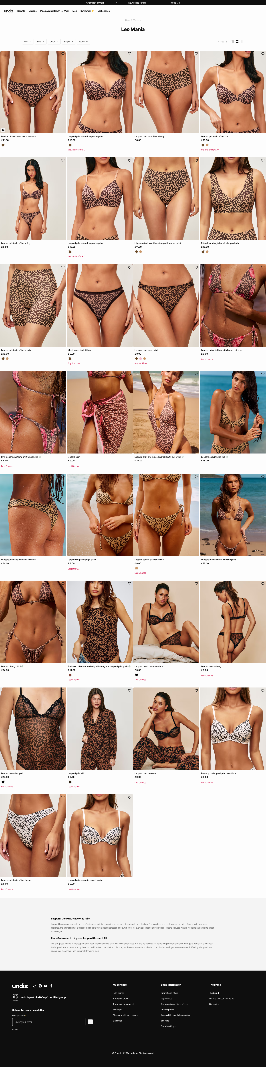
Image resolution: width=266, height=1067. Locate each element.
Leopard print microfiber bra (214, 136)
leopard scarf (74, 457)
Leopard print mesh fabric (147, 350)
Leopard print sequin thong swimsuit (18, 559)
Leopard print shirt (76, 773)
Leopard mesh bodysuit (12, 773)
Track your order (120, 998)
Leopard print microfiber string (15, 243)
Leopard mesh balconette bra (149, 666)
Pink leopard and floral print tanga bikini (20, 457)
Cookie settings (168, 1026)
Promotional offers (169, 993)
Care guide (214, 1004)
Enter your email (19, 1015)
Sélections (137, 20)
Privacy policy (167, 1009)
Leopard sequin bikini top (213, 457)
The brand (214, 993)
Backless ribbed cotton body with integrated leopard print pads (98, 666)
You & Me (175, 2)
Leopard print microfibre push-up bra (85, 880)
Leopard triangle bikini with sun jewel (218, 559)
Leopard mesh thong (211, 666)
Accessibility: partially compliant (175, 1015)
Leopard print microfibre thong (15, 880)
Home (127, 20)
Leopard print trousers (145, 773)
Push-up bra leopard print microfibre (218, 773)
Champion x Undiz (95, 2)
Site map (165, 1020)
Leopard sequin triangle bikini (82, 559)
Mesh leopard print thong (80, 350)
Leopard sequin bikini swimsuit (149, 559)
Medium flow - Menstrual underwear (18, 136)
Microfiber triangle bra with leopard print (220, 243)
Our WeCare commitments (221, 998)
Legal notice (166, 998)
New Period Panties (137, 2)
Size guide (117, 1020)
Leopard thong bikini (11, 666)
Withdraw (117, 1009)
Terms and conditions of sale (174, 1004)
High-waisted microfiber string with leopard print (158, 243)
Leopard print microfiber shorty (149, 136)
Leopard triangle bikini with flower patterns (221, 350)
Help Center (118, 993)
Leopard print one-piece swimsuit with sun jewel (158, 457)
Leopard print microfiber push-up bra (85, 136)
